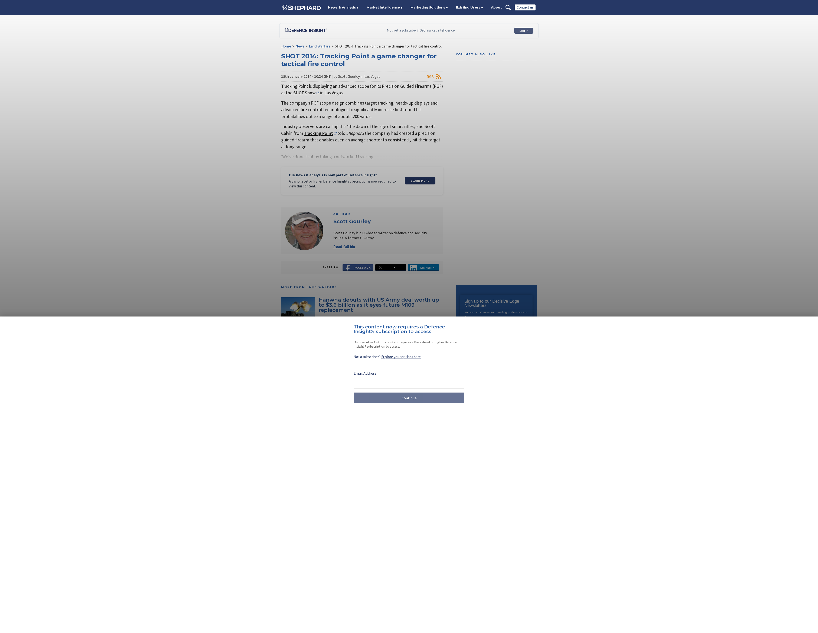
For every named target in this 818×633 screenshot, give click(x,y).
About (496, 7)
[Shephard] (301, 7)
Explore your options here (401, 356)
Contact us (525, 7)
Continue (409, 398)
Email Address (365, 373)
